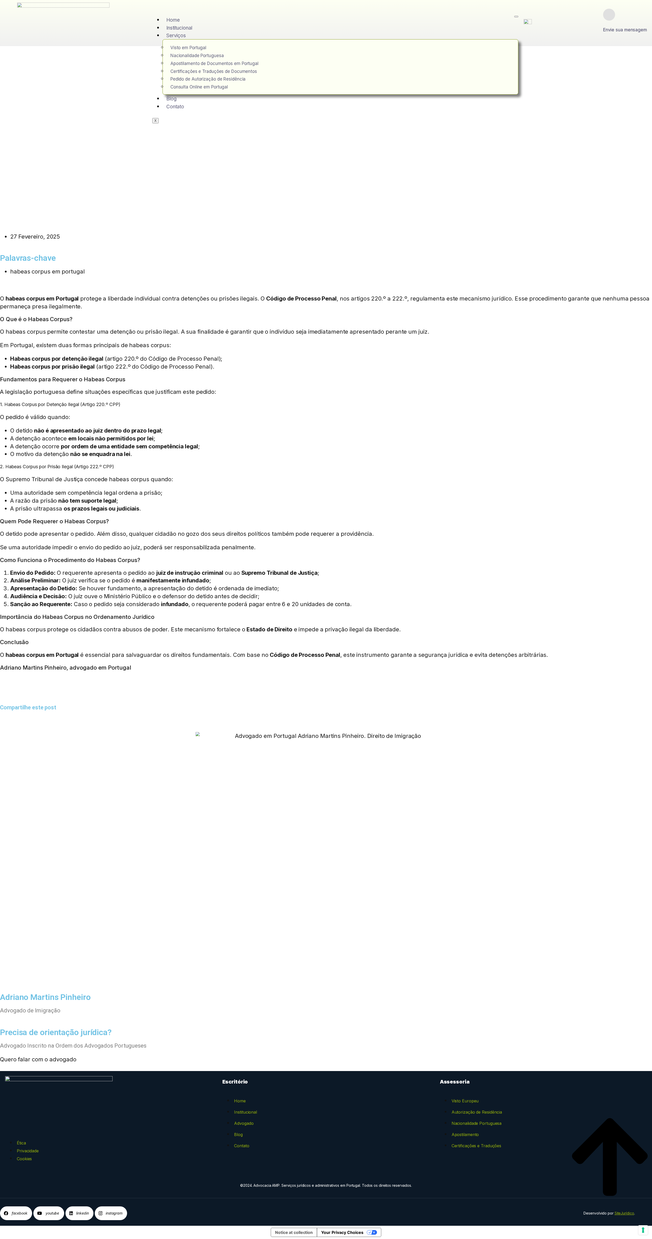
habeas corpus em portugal (47, 271)
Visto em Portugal (188, 47)
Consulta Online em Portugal (199, 86)
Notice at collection (294, 1232)
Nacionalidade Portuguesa (197, 55)
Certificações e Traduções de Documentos (213, 71)
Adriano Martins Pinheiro (33, 667)
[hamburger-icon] (516, 16)
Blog (171, 99)
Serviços (176, 35)
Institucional (179, 28)
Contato (175, 107)
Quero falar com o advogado (38, 1059)
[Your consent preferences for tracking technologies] (643, 1230)
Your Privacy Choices (342, 1232)
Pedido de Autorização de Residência (208, 79)
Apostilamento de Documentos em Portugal (214, 63)
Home (173, 20)
